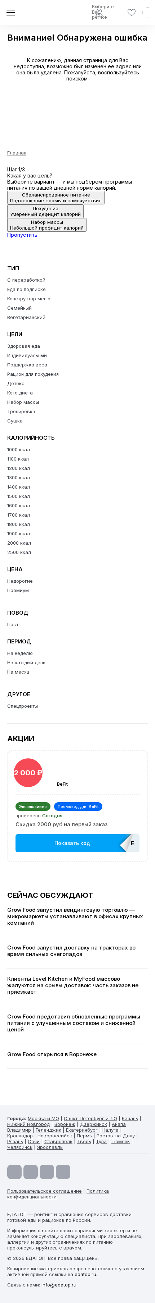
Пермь (84, 1135)
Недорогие (20, 581)
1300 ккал (18, 477)
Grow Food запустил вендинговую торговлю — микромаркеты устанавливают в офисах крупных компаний (75, 916)
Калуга (110, 1130)
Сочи (34, 1141)
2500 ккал (19, 552)
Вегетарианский (26, 317)
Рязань (15, 1141)
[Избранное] (131, 12)
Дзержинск (93, 1124)
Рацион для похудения (33, 374)
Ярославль (50, 1147)
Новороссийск (54, 1135)
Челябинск (19, 1147)
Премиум (18, 590)
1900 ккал (18, 533)
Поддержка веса (27, 365)
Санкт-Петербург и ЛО (90, 1118)
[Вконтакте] (63, 1172)
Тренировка (21, 411)
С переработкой (26, 280)
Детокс (16, 383)
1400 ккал (18, 487)
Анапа (119, 1124)
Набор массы (23, 402)
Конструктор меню (28, 298)
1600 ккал (18, 505)
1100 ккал (18, 459)
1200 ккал (18, 468)
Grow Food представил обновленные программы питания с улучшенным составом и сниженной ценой (73, 1023)
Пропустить (22, 235)
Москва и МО (43, 1118)
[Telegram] (30, 1172)
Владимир (19, 1130)
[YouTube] (14, 1172)
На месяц (18, 672)
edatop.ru (85, 1274)
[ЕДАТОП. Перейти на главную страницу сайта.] (32, 12)
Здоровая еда (23, 346)
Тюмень (120, 1141)
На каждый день (26, 662)
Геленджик (48, 1130)
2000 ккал (19, 543)
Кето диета (20, 393)
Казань (130, 1118)
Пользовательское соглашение (44, 1191)
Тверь (84, 1141)
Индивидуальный (27, 355)
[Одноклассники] (47, 1172)
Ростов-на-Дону (116, 1135)
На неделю (20, 653)
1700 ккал (18, 515)
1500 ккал (18, 496)
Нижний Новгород (28, 1124)
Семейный (19, 308)
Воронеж (64, 1124)
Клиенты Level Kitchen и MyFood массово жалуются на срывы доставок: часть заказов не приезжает (72, 985)
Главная (16, 153)
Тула (101, 1141)
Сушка (15, 421)
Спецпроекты (22, 706)
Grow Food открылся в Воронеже (52, 1054)
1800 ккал (18, 524)
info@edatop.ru (58, 1285)
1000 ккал (18, 449)
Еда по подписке (26, 289)
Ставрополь (58, 1141)
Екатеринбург (82, 1130)
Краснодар (20, 1135)
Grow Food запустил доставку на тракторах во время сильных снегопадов (71, 950)
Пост (12, 624)
